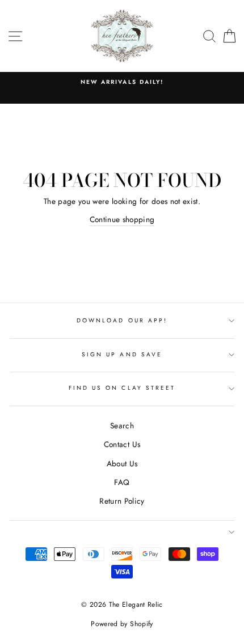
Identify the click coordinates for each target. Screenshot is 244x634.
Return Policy (121, 501)
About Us (122, 463)
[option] (122, 82)
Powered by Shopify (122, 624)
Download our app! (122, 320)
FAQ (121, 482)
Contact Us (122, 444)
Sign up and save (122, 354)
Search (122, 425)
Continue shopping (122, 219)
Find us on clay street (122, 388)
